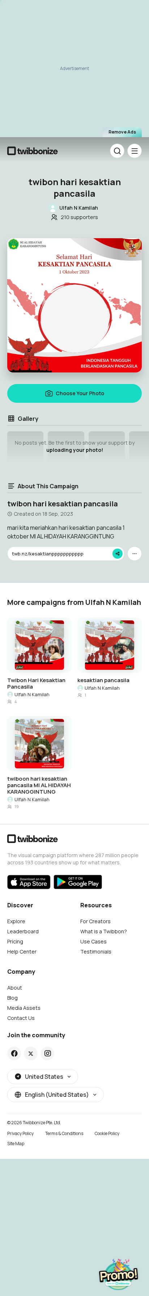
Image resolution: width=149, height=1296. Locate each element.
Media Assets (24, 1007)
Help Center (22, 951)
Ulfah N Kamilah (32, 694)
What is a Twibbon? (103, 931)
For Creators (95, 921)
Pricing (15, 941)
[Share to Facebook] (14, 1053)
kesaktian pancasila (103, 680)
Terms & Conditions (64, 1133)
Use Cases (93, 941)
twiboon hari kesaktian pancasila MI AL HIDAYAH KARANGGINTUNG (39, 785)
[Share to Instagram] (47, 1053)
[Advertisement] (74, 70)
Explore (16, 921)
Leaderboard (23, 931)
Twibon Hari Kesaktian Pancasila (36, 683)
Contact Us (21, 1017)
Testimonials (95, 951)
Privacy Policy (20, 1133)
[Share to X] (31, 1053)
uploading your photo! (74, 449)
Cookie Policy (107, 1133)
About (14, 987)
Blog (12, 997)
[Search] (117, 151)
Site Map (15, 1143)
